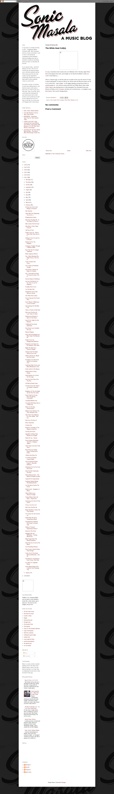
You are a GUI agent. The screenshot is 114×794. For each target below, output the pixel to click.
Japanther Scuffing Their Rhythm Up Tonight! (31, 434)
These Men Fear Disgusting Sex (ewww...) (32, 214)
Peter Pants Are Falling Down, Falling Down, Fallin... (31, 451)
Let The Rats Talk (29, 289)
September (28, 187)
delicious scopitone (28, 632)
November (28, 182)
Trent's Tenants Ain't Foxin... (30, 262)
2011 (25, 177)
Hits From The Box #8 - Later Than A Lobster (31, 313)
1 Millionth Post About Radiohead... (31, 325)
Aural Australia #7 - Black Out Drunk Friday (35, 693)
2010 (25, 576)
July (27, 192)
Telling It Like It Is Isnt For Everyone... (32, 238)
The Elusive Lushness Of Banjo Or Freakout (31, 270)
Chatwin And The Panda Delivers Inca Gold (31, 352)
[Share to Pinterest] (67, 98)
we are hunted (27, 645)
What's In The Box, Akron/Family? (30, 407)
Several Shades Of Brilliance (32, 279)
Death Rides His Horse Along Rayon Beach (31, 518)
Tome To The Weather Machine (32, 628)
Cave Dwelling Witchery (31, 546)
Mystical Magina (29, 332)
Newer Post (49, 150)
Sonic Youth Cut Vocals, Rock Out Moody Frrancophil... (31, 396)
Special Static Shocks (30, 719)
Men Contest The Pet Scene (32, 223)
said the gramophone (29, 641)
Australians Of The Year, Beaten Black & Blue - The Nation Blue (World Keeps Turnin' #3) (32, 131)
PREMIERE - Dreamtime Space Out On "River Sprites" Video (31, 118)
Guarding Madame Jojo (31, 400)
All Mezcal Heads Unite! (31, 383)
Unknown (28, 769)
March (27, 202)
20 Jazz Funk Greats (29, 611)
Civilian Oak (28, 425)
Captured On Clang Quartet (32, 479)
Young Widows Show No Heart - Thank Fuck (31, 497)
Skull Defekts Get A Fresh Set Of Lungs (32, 376)
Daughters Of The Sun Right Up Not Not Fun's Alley (32, 392)
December (28, 179)
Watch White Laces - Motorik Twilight (30, 493)
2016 (25, 164)
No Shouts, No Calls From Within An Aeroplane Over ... (32, 361)
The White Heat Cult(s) (31, 295)
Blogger (64, 782)
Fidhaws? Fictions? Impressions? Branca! (31, 527)
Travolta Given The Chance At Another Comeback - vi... (32, 387)
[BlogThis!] (62, 98)
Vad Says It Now (29, 230)
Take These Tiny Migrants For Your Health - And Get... (32, 416)
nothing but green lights (30, 635)
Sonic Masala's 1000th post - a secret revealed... (32, 302)
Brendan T (28, 764)
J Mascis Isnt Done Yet (31, 455)
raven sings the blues (29, 639)
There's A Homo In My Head (32, 310)
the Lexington (60, 89)
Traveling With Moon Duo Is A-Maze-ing (32, 403)
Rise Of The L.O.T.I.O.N (31, 680)
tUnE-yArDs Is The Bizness (32, 369)
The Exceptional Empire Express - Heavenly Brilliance (31, 463)
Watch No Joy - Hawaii (31, 438)
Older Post (88, 150)
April (27, 200)
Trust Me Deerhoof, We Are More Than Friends (31, 113)
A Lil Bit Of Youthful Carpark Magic (30, 458)
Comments (27, 656)
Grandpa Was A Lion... (31, 286)
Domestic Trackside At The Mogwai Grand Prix (32, 428)
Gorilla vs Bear (28, 615)
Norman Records (28, 620)
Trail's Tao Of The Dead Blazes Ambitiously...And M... (32, 555)
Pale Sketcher (28, 211)
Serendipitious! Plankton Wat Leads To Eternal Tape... (31, 523)
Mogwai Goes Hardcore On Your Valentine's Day (32, 411)
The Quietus (27, 626)
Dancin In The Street (30, 531)
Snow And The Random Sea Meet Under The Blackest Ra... (32, 336)
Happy (25, 618)
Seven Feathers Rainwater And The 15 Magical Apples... (31, 442)
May (27, 197)
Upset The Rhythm (28, 630)
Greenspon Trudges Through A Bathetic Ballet (32, 246)
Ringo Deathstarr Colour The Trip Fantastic (32, 510)
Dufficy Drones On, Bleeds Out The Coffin (32, 356)
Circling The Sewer (30, 431)
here (26, 603)
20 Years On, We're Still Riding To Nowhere (31, 207)
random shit (27, 637)
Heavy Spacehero (29, 422)
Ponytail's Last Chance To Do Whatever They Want (32, 344)
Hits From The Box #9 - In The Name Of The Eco (32, 220)
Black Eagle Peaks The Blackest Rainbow (31, 539)
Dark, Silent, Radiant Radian (31, 110)
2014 (25, 169)
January (28, 572)
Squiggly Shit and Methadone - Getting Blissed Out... (31, 535)
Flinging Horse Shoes (30, 217)
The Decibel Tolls (28, 624)
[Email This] (61, 98)
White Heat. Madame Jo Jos (71, 100)
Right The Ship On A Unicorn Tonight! (30, 348)
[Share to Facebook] (66, 98)
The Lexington (60, 100)
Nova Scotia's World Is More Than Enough (32, 550)
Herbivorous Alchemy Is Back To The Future (31, 317)
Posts (25, 653)
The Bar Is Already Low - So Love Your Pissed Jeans (32, 707)
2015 (25, 167)
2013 (25, 172)
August (28, 189)
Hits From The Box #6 (31, 507)
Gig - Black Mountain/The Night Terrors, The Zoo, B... (32, 258)
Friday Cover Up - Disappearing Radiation (31, 340)
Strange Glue (27, 622)
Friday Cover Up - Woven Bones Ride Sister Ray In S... (32, 234)
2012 (25, 175)
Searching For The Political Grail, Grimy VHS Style (32, 559)
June (27, 195)
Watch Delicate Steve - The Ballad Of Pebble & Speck (32, 475)
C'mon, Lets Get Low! (31, 505)
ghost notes (28, 772)
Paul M (27, 767)
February (28, 205)
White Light (48, 87)
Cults (46, 75)
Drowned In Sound (28, 613)
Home (68, 150)
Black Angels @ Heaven (31, 254)
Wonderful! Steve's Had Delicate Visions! (31, 292)
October (28, 184)
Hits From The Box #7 (31, 420)
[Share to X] (64, 98)
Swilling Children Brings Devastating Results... (31, 482)
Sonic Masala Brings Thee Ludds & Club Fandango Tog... (32, 568)
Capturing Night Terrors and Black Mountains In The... (32, 365)
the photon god (27, 643)
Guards (54, 100)
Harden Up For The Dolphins (30, 242)
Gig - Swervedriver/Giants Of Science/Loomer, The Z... (32, 275)
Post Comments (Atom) (58, 153)
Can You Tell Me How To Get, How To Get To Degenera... (31, 283)
